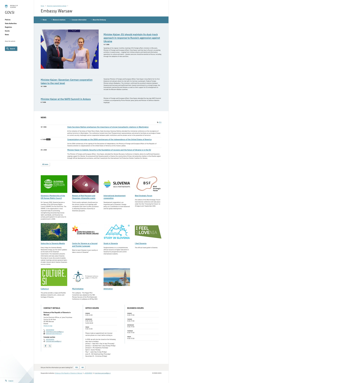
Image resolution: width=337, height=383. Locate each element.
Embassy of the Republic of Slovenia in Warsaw (68, 373)
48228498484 (50, 339)
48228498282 (50, 330)
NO (83, 367)
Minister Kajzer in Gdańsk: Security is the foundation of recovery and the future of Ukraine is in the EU (109, 150)
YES (76, 367)
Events (7, 31)
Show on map (48, 326)
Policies (7, 19)
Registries (8, 27)
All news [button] (45, 164)
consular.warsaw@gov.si (53, 341)
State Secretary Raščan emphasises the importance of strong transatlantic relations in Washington (108, 127)
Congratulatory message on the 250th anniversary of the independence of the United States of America (109, 139)
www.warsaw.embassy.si (54, 333)
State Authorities (11, 23)
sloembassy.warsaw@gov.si (55, 332)
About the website (10, 41)
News (7, 34)
